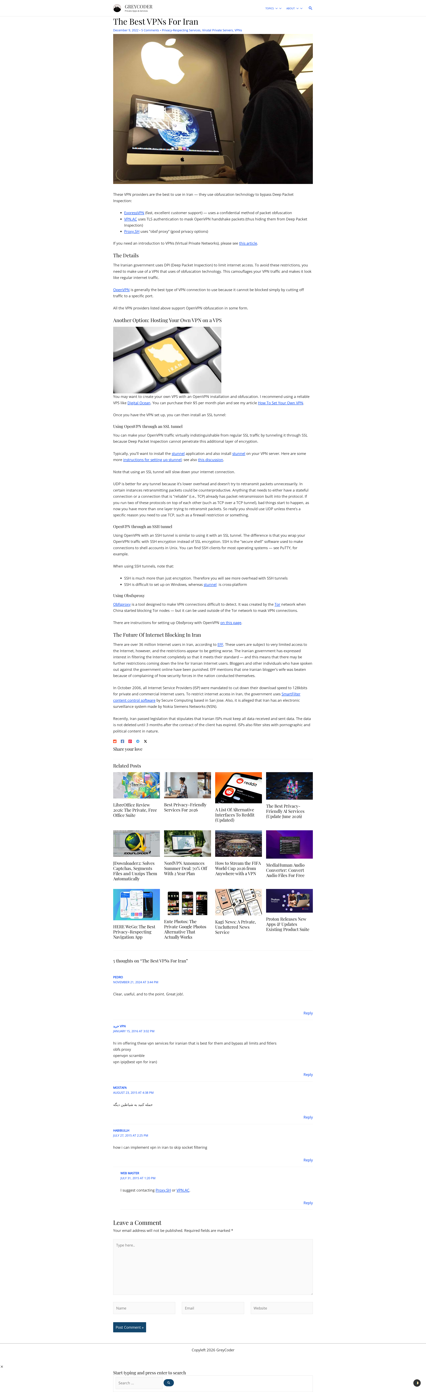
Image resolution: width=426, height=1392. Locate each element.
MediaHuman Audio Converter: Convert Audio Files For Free (285, 870)
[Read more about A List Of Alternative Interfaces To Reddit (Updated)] (238, 787)
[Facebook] (122, 740)
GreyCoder (138, 6)
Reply (308, 1012)
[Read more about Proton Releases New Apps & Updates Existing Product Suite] (289, 900)
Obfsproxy (122, 604)
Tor (277, 604)
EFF (220, 644)
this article (248, 243)
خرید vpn (119, 1026)
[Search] (169, 1382)
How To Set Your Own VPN (280, 402)
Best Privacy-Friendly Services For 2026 (185, 807)
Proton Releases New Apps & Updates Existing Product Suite (287, 924)
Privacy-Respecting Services (181, 30)
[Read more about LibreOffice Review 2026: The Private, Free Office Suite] (136, 784)
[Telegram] (137, 740)
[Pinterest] (130, 740)
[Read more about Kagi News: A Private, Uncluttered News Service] (238, 901)
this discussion (210, 459)
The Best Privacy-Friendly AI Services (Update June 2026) (285, 811)
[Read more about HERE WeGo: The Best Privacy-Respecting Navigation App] (136, 904)
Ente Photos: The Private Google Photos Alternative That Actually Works (185, 929)
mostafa (120, 1088)
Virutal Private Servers (217, 30)
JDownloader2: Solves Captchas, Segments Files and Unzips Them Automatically (135, 871)
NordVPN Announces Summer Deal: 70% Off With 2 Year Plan (185, 868)
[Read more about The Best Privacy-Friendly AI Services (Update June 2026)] (289, 785)
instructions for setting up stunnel (152, 459)
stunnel (178, 453)
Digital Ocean (138, 402)
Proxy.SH (131, 231)
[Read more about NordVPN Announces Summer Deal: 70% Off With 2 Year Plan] (187, 842)
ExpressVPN (134, 212)
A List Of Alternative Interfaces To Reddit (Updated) (234, 815)
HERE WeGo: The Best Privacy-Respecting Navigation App (134, 932)
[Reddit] (114, 740)
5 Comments (150, 30)
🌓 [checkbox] (417, 1383)
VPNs (238, 30)
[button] (276, 8)
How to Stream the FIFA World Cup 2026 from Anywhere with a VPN (238, 868)
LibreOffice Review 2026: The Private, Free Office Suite (135, 810)
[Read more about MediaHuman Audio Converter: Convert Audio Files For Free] (289, 843)
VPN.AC (130, 218)
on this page (230, 622)
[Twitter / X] (145, 740)
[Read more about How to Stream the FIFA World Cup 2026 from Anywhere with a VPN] (238, 842)
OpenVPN (121, 289)
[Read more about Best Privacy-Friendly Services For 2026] (187, 784)
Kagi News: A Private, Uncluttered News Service (235, 927)
